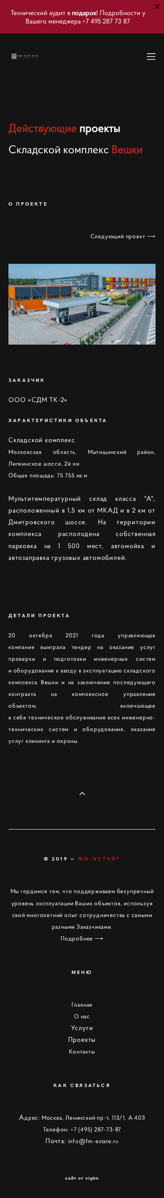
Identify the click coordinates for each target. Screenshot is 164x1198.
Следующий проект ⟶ (123, 236)
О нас (82, 1016)
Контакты (82, 1051)
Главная (82, 1004)
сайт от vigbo (82, 1178)
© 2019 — (82, 858)
